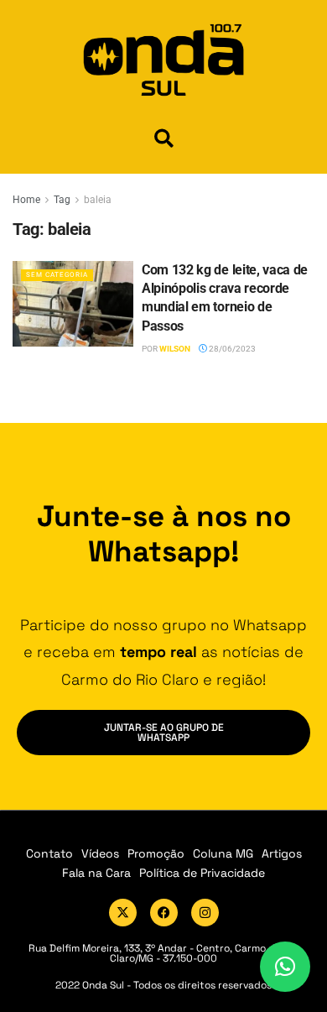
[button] (164, 138)
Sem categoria (57, 275)
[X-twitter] (123, 912)
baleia (98, 200)
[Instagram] (205, 912)
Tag (62, 200)
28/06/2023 (231, 348)
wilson (174, 348)
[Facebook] (164, 912)
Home (26, 200)
